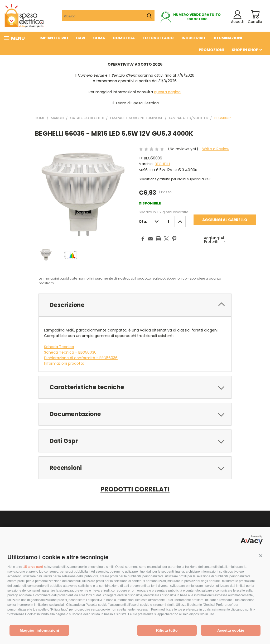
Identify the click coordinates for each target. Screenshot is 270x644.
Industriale (194, 38)
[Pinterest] (174, 238)
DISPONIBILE (150, 203)
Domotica (124, 38)
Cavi (80, 38)
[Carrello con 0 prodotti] (255, 14)
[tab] (135, 305)
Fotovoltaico (158, 38)
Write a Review (215, 149)
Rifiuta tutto (167, 630)
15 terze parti (33, 567)
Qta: (143, 221)
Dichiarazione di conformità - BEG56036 (81, 357)
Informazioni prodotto (64, 363)
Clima (99, 38)
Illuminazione (228, 38)
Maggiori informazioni (39, 630)
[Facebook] (142, 238)
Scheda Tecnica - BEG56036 (70, 352)
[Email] (150, 238)
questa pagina (167, 92)
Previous (261, 627)
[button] (261, 556)
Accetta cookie (230, 630)
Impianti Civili (54, 38)
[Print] (158, 238)
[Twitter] (166, 238)
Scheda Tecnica (59, 346)
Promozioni (211, 49)
